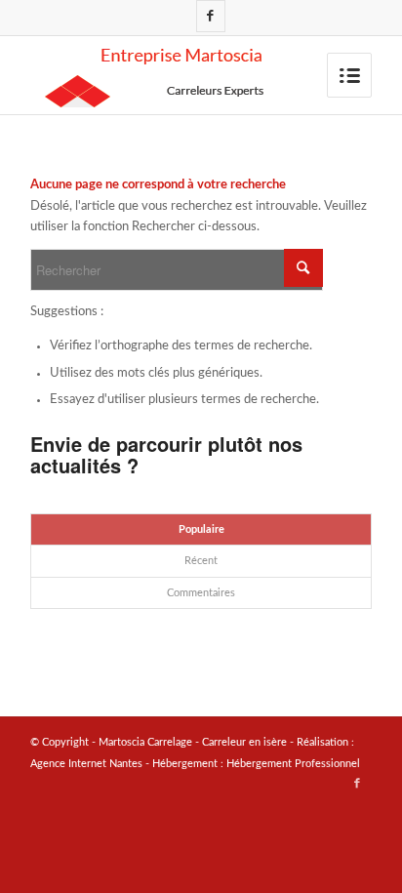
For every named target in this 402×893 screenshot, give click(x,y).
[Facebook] (210, 16)
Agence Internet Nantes (86, 763)
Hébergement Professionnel (293, 763)
